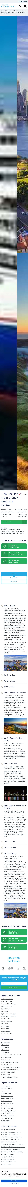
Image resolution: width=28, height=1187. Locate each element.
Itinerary (14, 574)
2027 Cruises (5, 1047)
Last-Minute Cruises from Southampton (13, 1147)
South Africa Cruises (7, 1113)
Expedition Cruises (6, 1006)
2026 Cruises (5, 1045)
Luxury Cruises (5, 1019)
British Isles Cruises (7, 1096)
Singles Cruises (5, 1031)
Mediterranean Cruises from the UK (11, 1137)
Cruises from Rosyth (7, 1164)
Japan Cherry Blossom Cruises (10, 1062)
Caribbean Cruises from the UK (10, 1134)
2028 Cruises (5, 1050)
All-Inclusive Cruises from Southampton (13, 1144)
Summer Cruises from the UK (9, 1070)
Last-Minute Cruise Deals (8, 1016)
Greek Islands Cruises (7, 1103)
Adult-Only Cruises (6, 1001)
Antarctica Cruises (6, 1088)
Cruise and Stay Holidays (8, 1004)
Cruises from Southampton (9, 1142)
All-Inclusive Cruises (7, 999)
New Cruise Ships (6, 1021)
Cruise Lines (9, 11)
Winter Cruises (5, 1075)
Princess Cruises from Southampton (12, 1152)
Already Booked (22, 1)
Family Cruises (5, 1009)
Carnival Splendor (5, 12)
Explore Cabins (14, 578)
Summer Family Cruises (8, 1072)
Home (3, 11)
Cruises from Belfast (7, 1157)
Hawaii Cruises (5, 1106)
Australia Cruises (6, 1093)
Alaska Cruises (5, 1086)
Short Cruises (5, 1028)
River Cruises (5, 1026)
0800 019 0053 (22, 517)
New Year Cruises (6, 1065)
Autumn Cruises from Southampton (11, 1055)
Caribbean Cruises (6, 1101)
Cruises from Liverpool (8, 1159)
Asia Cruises (4, 1091)
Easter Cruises (5, 1060)
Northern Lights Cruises (8, 1111)
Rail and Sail (4, 1024)
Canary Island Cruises (7, 1098)
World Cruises (5, 1121)
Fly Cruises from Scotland (8, 1014)
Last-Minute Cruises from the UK (11, 1139)
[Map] (14, 593)
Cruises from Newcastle (8, 1162)
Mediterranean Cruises (8, 1108)
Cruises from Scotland (7, 1154)
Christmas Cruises (6, 1057)
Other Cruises (14, 581)
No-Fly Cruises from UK (8, 1129)
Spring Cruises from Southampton (11, 1067)
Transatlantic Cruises (7, 1118)
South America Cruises (8, 1116)
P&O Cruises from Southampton (10, 1149)
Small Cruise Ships (6, 1033)
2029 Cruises (5, 1052)
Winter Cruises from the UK (9, 1077)
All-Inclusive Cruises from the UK (10, 1132)
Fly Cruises (4, 1011)
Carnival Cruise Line (19, 11)
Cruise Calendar (6, 1042)
